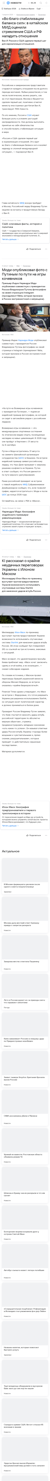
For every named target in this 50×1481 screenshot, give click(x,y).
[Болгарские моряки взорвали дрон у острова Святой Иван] (25, 1223)
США (29, 115)
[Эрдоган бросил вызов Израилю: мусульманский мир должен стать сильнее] (25, 1455)
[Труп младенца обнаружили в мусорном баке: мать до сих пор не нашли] (25, 1378)
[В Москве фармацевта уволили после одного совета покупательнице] (25, 876)
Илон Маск (20, 632)
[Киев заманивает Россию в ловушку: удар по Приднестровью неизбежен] (25, 1030)
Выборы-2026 (10, 9)
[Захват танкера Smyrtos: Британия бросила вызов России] (25, 1069)
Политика (42, 15)
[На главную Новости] (15, 3)
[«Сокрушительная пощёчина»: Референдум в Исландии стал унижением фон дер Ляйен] (25, 1301)
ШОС (21, 458)
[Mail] (8, 3)
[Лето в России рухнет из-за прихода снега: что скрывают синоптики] (25, 992)
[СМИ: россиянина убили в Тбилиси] (25, 1108)
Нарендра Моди (26, 340)
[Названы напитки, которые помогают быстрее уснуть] (25, 1339)
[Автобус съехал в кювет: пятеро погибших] (25, 1262)
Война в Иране (27, 9)
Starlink (14, 642)
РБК (18, 266)
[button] (25, 62)
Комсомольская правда (26, 15)
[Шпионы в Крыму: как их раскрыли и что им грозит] (25, 1185)
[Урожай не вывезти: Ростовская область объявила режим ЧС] (25, 1146)
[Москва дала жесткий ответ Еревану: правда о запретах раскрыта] (25, 915)
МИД (22, 203)
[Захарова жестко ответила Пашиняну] (25, 953)
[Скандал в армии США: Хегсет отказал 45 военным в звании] (25, 1416)
